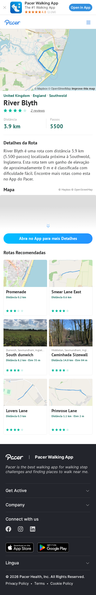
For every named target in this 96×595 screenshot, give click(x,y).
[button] (4, 7)
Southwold (58, 95)
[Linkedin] (32, 529)
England (39, 95)
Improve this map (83, 88)
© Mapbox (41, 88)
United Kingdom (16, 95)
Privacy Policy (17, 583)
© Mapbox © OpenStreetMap (75, 189)
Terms (39, 583)
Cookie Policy (61, 583)
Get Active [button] (16, 490)
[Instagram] (20, 529)
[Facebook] (8, 529)
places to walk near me (66, 471)
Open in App (80, 7)
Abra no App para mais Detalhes (48, 238)
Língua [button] (12, 562)
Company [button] (15, 504)
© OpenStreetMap (60, 88)
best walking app (43, 467)
